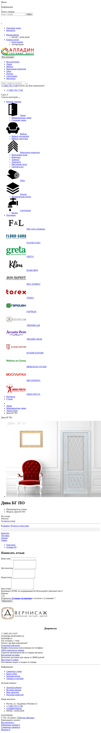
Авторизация (17, 44)
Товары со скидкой (14, 678)
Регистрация (17, 42)
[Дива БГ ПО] (53, 496)
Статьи (9, 399)
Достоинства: (7, 568)
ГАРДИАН (31, 311)
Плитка (9, 74)
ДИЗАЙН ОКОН (34, 339)
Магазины (11, 78)
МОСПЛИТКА (33, 380)
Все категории (12, 62)
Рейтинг (5, 593)
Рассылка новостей (15, 695)
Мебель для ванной (20, 136)
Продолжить (7, 601)
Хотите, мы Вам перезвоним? (31, 86)
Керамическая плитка (21, 197)
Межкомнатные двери (21, 118)
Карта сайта (11, 674)
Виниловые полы (19, 155)
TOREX (30, 298)
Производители (13, 676)
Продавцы (11, 215)
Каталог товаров (13, 101)
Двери (9, 64)
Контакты (10, 30)
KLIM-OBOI (32, 270)
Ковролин (16, 157)
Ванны (15, 213)
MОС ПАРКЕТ (33, 284)
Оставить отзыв (8, 521)
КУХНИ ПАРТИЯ (35, 353)
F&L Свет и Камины (36, 229)
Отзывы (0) (11, 547)
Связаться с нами (14, 671)
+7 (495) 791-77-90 (14, 90)
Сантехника (11, 76)
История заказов (13, 690)
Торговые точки (13, 28)
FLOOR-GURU (34, 243)
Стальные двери (19, 120)
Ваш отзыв (6, 589)
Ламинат (15, 159)
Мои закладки (12, 692)
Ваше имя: (5, 558)
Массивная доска (19, 164)
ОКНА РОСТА (33, 394)
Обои (8, 71)
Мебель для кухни (20, 139)
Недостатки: (6, 577)
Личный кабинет (14, 687)
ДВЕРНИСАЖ (33, 325)
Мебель (9, 66)
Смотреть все (18, 167)
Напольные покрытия (16, 69)
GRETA (30, 256)
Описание (10, 545)
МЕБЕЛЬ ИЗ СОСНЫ (36, 367)
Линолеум (16, 162)
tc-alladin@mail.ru (14, 708)
